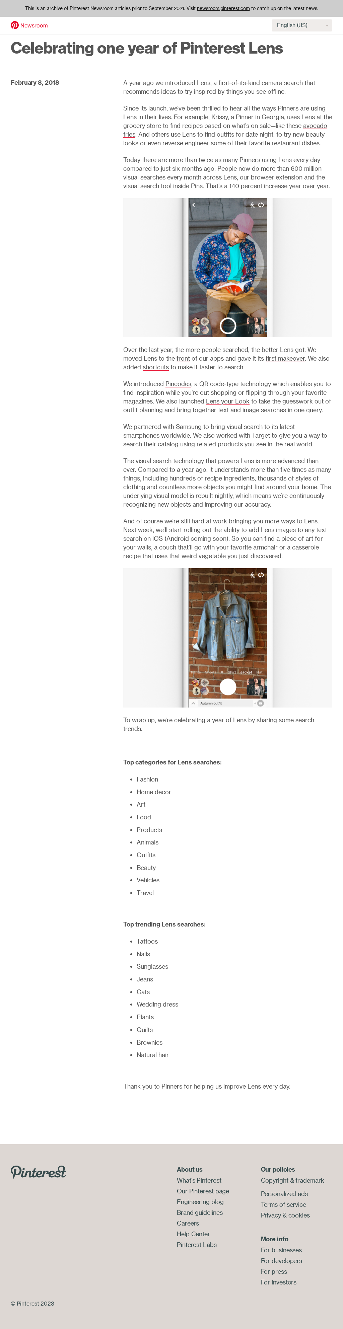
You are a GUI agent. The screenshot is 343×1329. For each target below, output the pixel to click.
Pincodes (178, 383)
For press (274, 1271)
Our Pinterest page (203, 1191)
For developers (281, 1260)
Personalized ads (284, 1193)
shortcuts (156, 367)
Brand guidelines (199, 1212)
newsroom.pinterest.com (223, 8)
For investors (279, 1282)
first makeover (285, 358)
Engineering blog (200, 1201)
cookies (299, 1215)
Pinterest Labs (197, 1244)
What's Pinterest (199, 1180)
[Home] (15, 25)
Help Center (193, 1234)
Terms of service (283, 1204)
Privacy (271, 1215)
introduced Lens (187, 82)
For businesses (281, 1250)
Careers (188, 1223)
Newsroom (34, 25)
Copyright (274, 1180)
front (183, 358)
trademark (309, 1180)
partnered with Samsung (168, 426)
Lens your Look (228, 401)
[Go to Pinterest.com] (38, 1171)
